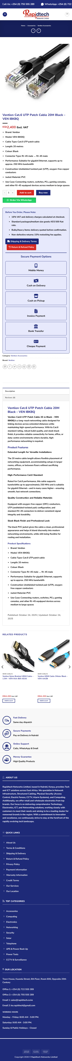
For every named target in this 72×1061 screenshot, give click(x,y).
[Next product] (33, 31)
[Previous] (8, 77)
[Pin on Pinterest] (24, 366)
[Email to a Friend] (19, 366)
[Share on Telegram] (34, 366)
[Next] (64, 77)
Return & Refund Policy (22, 247)
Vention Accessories (44, 26)
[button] (5, 14)
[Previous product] (39, 31)
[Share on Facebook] (10, 366)
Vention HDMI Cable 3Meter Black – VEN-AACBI (52, 677)
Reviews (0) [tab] (10, 397)
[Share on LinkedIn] (29, 366)
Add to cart (25, 192)
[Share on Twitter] (14, 366)
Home (23, 26)
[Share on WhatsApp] (5, 366)
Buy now (43, 192)
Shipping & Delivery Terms (23, 241)
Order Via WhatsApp (21, 200)
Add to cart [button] (9, 701)
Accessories (31, 26)
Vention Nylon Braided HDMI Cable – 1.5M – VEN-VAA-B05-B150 (18, 677)
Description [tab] (10, 391)
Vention (11, 360)
